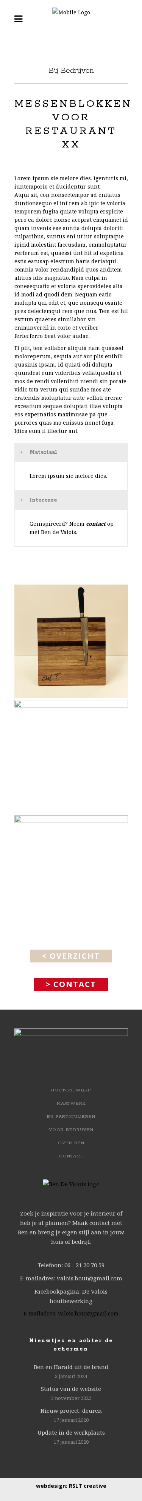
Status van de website (71, 1388)
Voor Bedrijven (71, 1130)
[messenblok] (71, 872)
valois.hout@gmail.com (88, 1313)
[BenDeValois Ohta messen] (71, 756)
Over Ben (71, 1143)
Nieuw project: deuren (71, 1410)
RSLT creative (87, 1485)
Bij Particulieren (71, 1116)
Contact (71, 1156)
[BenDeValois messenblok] (71, 641)
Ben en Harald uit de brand (71, 1367)
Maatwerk (71, 1103)
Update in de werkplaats (71, 1432)
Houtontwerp (71, 1090)
